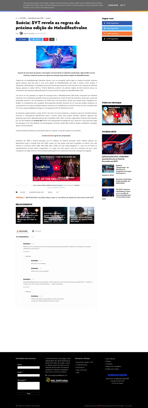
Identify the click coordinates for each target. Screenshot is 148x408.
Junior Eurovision (82, 370)
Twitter (65, 185)
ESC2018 (23, 18)
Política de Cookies (112, 369)
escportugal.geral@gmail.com (57, 375)
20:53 (41, 296)
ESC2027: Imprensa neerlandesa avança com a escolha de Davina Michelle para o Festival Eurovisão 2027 (116, 194)
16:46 (40, 261)
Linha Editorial (110, 359)
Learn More (113, 5)
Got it (122, 5)
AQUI (49, 136)
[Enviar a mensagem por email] (51, 39)
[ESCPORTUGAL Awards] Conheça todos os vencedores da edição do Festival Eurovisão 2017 (60, 197)
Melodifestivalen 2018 (35, 18)
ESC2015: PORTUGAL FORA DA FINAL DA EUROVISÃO (124, 181)
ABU (78, 372)
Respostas (28, 256)
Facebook (59, 185)
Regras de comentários (113, 366)
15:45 (33, 244)
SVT (57, 192)
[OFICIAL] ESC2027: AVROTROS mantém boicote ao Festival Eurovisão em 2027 (115, 158)
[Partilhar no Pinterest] (46, 39)
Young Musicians (82, 365)
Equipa (108, 361)
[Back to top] (143, 403)
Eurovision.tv (80, 367)
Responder (26, 251)
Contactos (109, 364)
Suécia (48, 18)
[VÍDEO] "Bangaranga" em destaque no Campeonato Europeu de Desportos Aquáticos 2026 (116, 170)
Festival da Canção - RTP (85, 362)
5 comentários (22, 237)
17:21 (40, 268)
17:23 (32, 279)
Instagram (71, 185)
